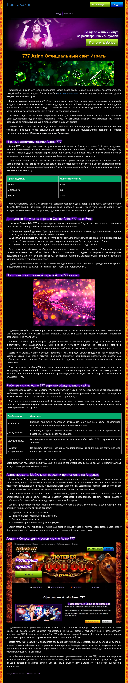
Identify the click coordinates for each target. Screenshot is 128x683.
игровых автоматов (67, 93)
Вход (115, 4)
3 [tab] (67, 49)
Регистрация (98, 4)
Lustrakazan (19, 4)
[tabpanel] (64, 34)
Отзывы (68, 13)
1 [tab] (61, 49)
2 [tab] (64, 49)
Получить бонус (102, 42)
